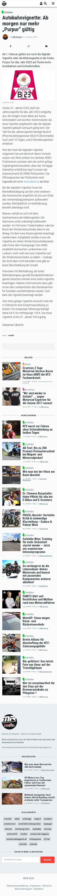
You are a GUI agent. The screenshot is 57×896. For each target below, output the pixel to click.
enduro (48, 819)
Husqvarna (36, 839)
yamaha (37, 829)
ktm (17, 819)
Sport (38, 819)
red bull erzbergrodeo (30, 824)
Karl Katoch (44, 529)
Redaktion (38, 889)
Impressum (35, 886)
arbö (11, 336)
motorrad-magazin (40, 834)
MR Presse (17, 37)
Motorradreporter (46, 556)
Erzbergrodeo (23, 829)
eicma (48, 829)
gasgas (48, 824)
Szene (9, 829)
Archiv (9, 819)
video (24, 834)
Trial (47, 839)
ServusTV (13, 834)
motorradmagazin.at (17, 839)
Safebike (8, 12)
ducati (34, 844)
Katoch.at (46, 886)
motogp (27, 819)
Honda (24, 844)
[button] (10, 46)
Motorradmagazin (23, 889)
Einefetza (30, 390)
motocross (10, 824)
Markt (28, 364)
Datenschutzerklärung (17, 886)
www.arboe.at (31, 181)
